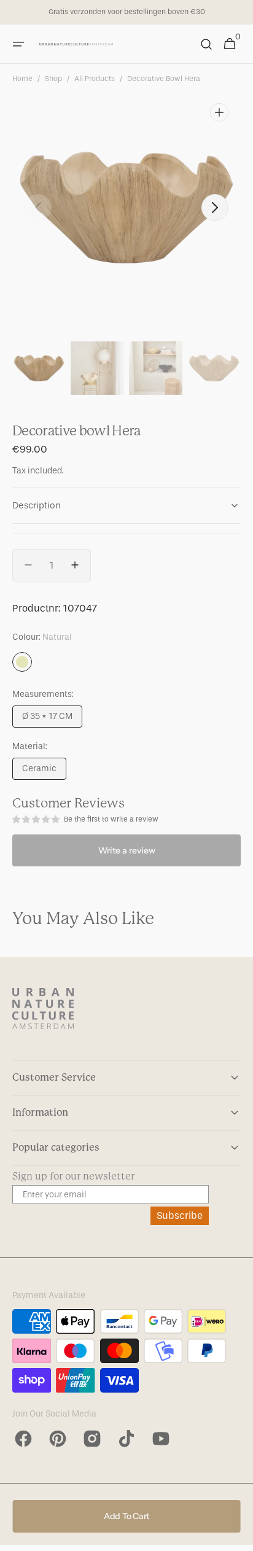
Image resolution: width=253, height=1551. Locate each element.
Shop (53, 78)
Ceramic (44, 771)
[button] (18, 44)
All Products (94, 78)
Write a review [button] (126, 850)
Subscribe (180, 1215)
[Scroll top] (238, 1536)
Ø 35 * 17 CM (52, 719)
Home (22, 78)
